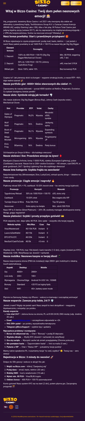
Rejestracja (76, 3)
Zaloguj (65, 3)
